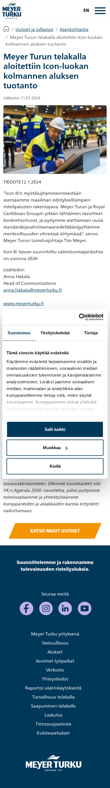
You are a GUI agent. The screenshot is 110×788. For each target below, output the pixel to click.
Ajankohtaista (74, 29)
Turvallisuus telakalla (53, 697)
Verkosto (55, 670)
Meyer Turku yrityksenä (55, 634)
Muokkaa (52, 447)
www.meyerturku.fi (23, 303)
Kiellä (55, 466)
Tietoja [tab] (91, 332)
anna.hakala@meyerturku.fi (32, 290)
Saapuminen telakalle (53, 706)
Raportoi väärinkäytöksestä (53, 688)
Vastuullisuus (55, 643)
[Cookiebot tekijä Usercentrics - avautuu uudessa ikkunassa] (79, 317)
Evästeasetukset (53, 733)
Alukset (55, 652)
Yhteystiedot (55, 679)
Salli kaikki (55, 429)
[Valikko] (100, 10)
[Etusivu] (6, 29)
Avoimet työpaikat (55, 661)
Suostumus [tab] (19, 332)
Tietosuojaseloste (53, 724)
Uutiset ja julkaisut (34, 29)
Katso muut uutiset (55, 531)
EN (86, 10)
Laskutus (53, 715)
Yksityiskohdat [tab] (55, 332)
